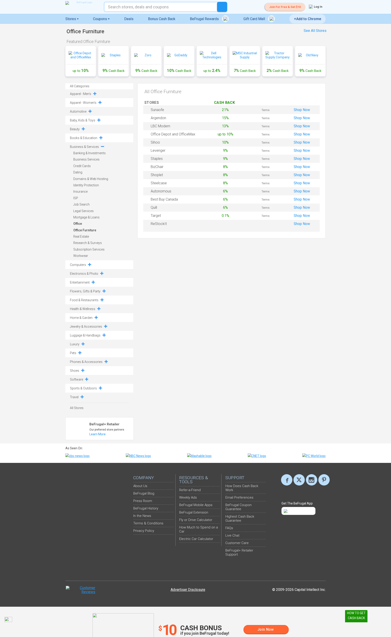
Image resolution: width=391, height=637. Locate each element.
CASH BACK (225, 102)
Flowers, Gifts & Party (85, 291)
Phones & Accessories (86, 362)
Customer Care (237, 543)
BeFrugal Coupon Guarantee (238, 507)
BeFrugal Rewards (205, 19)
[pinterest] (324, 479)
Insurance (80, 191)
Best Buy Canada (164, 199)
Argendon (158, 118)
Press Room (142, 501)
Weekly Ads (188, 497)
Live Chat (232, 535)
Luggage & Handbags (85, 335)
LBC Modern (160, 126)
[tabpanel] (195, 62)
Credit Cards (82, 166)
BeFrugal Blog (143, 493)
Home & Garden (81, 318)
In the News (142, 516)
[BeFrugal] (82, 3)
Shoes (74, 370)
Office (77, 223)
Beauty (75, 129)
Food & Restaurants (84, 300)
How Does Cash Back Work (241, 488)
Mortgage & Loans (86, 217)
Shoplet (157, 175)
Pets (73, 353)
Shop (302, 110)
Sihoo (155, 142)
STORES (152, 102)
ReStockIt (159, 224)
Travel (74, 397)
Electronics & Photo (84, 273)
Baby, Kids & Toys (82, 120)
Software (76, 379)
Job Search (81, 204)
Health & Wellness (82, 309)
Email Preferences (239, 497)
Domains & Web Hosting (90, 179)
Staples (157, 158)
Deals (129, 19)
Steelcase (159, 183)
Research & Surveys (87, 243)
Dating (77, 172)
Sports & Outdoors (83, 388)
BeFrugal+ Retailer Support (239, 552)
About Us (140, 486)
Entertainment (80, 282)
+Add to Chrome (307, 19)
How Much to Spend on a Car (198, 529)
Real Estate (81, 236)
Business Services (86, 159)
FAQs (229, 528)
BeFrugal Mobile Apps (195, 505)
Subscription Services (89, 249)
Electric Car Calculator (196, 539)
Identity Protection (86, 185)
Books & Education (83, 138)
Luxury (74, 344)
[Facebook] (286, 479)
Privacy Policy (143, 531)
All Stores (76, 408)
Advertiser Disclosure (188, 589)
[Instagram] (311, 479)
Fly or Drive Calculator (195, 520)
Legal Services (83, 211)
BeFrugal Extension (193, 512)
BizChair (157, 167)
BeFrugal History (145, 508)
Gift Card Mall (254, 19)
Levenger (158, 150)
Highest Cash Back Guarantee (239, 518)
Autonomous (161, 191)
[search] (222, 7)
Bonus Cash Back (161, 19)
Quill (154, 207)
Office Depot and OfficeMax (173, 134)
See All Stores (315, 30)
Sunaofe (157, 110)
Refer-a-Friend (190, 490)
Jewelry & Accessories (86, 326)
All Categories (79, 86)
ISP (75, 198)
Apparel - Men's (80, 94)
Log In (317, 6)
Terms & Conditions (148, 523)
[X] (299, 479)
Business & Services (84, 147)
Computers (78, 265)
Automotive (78, 111)
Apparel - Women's (83, 102)
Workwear (80, 256)
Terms (265, 110)
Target (156, 215)
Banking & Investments (89, 153)
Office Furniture (84, 230)
